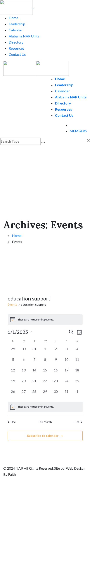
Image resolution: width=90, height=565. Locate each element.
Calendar (15, 30)
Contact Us (17, 54)
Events (12, 304)
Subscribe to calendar (43, 435)
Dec (13, 421)
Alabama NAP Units (24, 36)
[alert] (45, 407)
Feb (77, 421)
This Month (45, 421)
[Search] (70, 125)
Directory (16, 42)
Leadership (17, 24)
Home (13, 18)
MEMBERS (78, 131)
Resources (16, 48)
